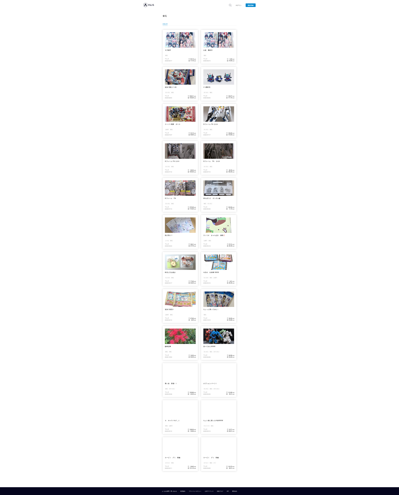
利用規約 (182, 491)
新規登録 (251, 5)
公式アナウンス (209, 491)
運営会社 (234, 491)
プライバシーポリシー (195, 491)
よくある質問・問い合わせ (169, 491)
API (228, 491)
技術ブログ (220, 491)
